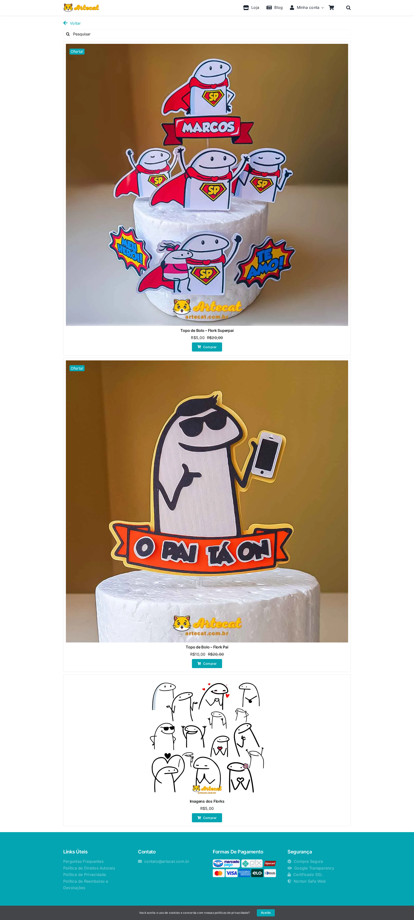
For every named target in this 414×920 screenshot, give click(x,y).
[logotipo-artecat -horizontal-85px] (81, 5)
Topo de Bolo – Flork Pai (207, 647)
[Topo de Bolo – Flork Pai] (207, 501)
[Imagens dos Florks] (207, 737)
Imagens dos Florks (207, 801)
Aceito (266, 912)
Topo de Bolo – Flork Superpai (206, 330)
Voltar (75, 23)
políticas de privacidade (231, 912)
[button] (348, 7)
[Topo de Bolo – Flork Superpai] (207, 185)
